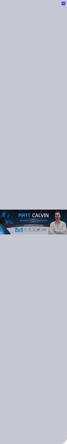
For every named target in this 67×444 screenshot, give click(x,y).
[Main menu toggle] (63, 3)
